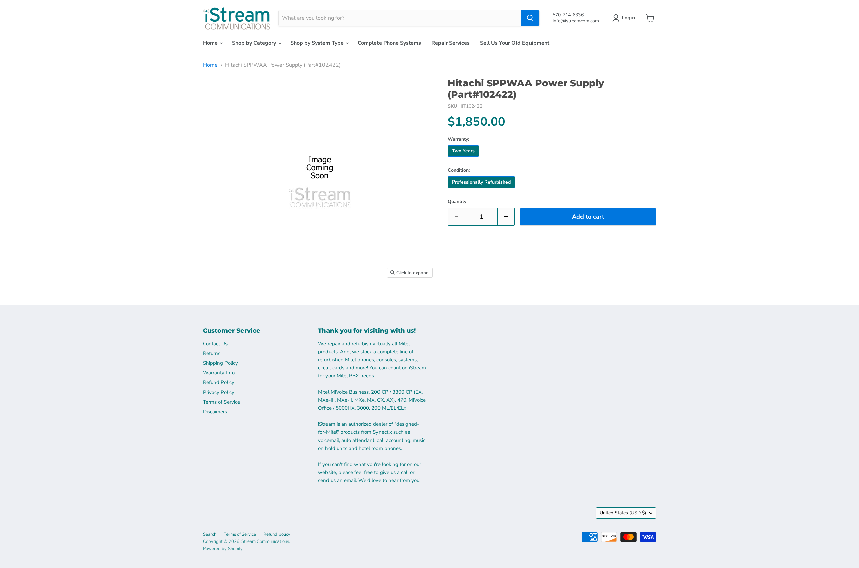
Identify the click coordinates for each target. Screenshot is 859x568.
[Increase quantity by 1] (506, 217)
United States (623, 513)
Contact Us (215, 343)
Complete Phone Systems (389, 43)
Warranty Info (219, 372)
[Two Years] (464, 158)
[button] (625, 18)
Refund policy (276, 534)
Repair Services (450, 43)
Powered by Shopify (223, 549)
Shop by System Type (317, 43)
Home (211, 43)
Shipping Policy (220, 363)
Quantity (457, 201)
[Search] (530, 18)
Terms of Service (221, 402)
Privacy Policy (218, 392)
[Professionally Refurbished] (482, 189)
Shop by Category (254, 43)
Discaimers (215, 411)
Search (209, 534)
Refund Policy (218, 382)
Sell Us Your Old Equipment (514, 43)
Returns (211, 353)
